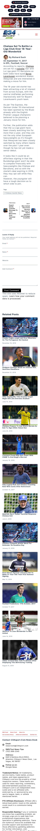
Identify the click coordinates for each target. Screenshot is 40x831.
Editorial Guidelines (22, 734)
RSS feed (5, 732)
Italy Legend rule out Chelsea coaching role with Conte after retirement (18, 485)
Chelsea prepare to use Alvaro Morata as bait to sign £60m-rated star (19, 427)
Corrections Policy (8, 734)
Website (5, 260)
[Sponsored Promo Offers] (11, 22)
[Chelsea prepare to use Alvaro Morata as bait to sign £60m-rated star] (20, 415)
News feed (13, 732)
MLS (23, 10)
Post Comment (11, 290)
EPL (29, 10)
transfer (21, 68)
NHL (25, 6)
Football (15, 63)
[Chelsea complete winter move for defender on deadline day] (20, 533)
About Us (22, 732)
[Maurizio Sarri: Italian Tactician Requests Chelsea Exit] (20, 503)
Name (5, 252)
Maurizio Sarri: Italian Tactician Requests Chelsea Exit (19, 515)
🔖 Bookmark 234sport (20, 2)
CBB (17, 10)
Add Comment (8, 269)
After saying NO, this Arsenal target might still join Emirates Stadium (17, 397)
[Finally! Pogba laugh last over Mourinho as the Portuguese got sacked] (20, 327)
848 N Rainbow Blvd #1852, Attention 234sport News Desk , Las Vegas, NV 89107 (21, 759)
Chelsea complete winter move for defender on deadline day (17, 544)
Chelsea (30, 66)
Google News (11, 767)
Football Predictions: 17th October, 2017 (19, 604)
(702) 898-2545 (12, 751)
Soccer (24, 63)
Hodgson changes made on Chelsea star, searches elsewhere (19, 368)
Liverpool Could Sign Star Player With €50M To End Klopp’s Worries (17, 456)
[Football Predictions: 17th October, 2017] (20, 593)
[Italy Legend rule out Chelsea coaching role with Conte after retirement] (20, 474)
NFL (13, 6)
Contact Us (33, 734)
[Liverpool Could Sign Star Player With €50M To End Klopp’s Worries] (20, 445)
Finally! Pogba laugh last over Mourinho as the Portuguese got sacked (19, 339)
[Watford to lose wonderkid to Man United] (20, 621)
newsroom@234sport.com (17, 746)
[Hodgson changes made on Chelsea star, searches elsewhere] (20, 357)
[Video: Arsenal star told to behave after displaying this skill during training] (20, 650)
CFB (10, 10)
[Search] (18, 34)
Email (5, 243)
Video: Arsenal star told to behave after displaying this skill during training (19, 661)
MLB (19, 6)
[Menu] (36, 34)
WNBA (33, 6)
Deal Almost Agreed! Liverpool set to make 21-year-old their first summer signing (18, 574)
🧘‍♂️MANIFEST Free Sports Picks (20, 14)
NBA (6, 6)
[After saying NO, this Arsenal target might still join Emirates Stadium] (20, 386)
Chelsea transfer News (13, 193)
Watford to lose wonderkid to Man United (17, 632)
